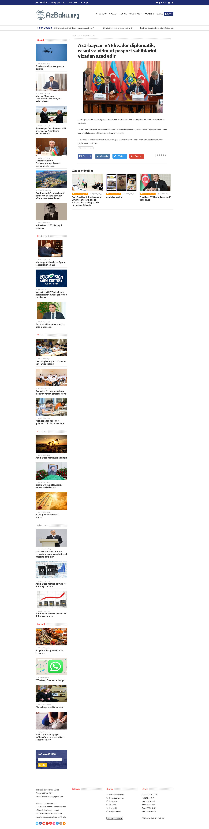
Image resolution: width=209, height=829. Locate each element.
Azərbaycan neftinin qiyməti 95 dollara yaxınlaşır (51, 615)
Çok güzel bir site (116, 798)
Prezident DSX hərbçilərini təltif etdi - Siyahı (155, 198)
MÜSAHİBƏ (149, 14)
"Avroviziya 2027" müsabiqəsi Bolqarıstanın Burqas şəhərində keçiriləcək (51, 295)
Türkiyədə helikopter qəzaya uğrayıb (109, 28)
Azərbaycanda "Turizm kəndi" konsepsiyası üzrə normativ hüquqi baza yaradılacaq (50, 195)
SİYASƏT (113, 14)
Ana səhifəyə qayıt (85, 148)
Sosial (118, 194)
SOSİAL (123, 14)
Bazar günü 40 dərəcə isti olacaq (48, 516)
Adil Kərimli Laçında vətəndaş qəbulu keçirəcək (50, 325)
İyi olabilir (113, 808)
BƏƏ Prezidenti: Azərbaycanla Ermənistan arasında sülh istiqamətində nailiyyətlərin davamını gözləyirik (86, 201)
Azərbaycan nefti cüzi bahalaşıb (51, 457)
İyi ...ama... (113, 804)
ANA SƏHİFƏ (41, 2)
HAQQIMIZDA (57, 2)
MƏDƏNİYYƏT (135, 14)
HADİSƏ (159, 14)
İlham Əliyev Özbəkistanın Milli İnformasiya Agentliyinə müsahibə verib (51, 131)
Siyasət (84, 194)
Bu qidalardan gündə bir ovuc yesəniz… (50, 651)
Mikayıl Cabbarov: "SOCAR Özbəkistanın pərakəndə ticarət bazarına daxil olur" (51, 554)
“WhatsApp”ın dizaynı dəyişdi (50, 680)
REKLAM (73, 2)
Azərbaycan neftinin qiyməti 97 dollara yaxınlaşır (51, 585)
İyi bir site (113, 801)
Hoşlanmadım (115, 811)
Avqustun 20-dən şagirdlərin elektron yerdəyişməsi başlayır (51, 392)
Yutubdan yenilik (114, 197)
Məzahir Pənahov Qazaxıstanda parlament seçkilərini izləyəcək (48, 163)
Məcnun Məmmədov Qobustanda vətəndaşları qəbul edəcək (48, 99)
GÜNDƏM (103, 14)
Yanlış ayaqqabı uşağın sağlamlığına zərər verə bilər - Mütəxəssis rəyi (50, 737)
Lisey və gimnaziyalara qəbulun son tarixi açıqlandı (51, 362)
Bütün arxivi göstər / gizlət (153, 818)
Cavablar (118, 818)
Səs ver (110, 818)
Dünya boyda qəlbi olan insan (50, 707)
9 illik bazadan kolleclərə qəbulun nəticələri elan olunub (50, 422)
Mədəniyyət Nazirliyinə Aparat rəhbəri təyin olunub (51, 263)
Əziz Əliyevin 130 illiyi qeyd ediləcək (49, 226)
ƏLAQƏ (84, 2)
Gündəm (77, 194)
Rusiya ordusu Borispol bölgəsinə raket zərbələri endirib (156, 28)
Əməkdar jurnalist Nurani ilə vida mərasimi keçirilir (49, 486)
